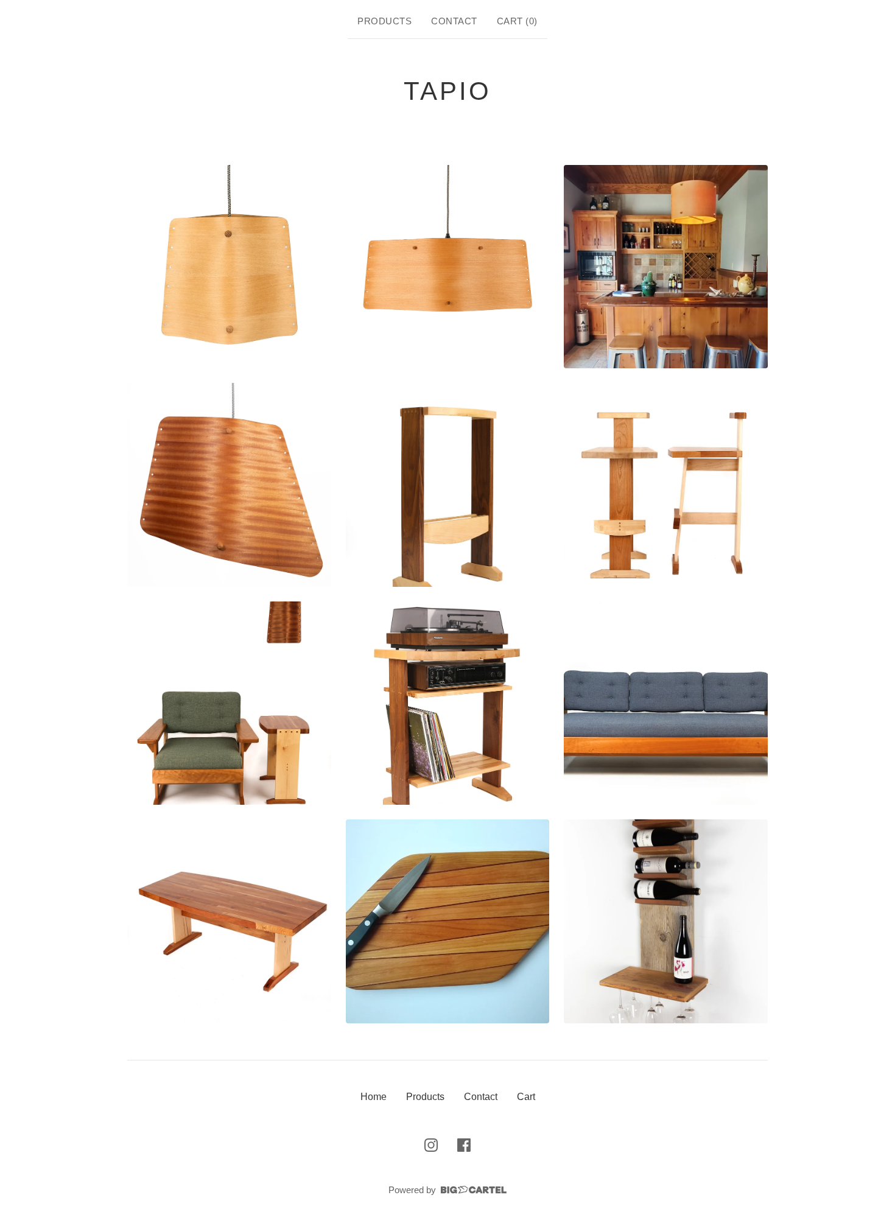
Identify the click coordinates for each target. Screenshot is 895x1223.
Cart (526, 1097)
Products (384, 21)
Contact (454, 21)
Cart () (517, 21)
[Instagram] (431, 1145)
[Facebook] (464, 1145)
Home (373, 1097)
